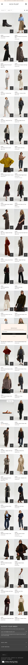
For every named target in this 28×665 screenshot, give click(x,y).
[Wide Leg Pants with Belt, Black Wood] (7, 605)
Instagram (20, 657)
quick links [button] (4, 642)
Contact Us (14, 657)
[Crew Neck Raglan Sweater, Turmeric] (7, 161)
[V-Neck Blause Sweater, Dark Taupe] (7, 577)
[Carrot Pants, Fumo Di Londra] (7, 134)
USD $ (3, 654)
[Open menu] (3, 4)
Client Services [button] (5, 646)
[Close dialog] (26, 325)
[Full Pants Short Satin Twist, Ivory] (7, 301)
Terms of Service (4, 635)
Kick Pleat (5, 657)
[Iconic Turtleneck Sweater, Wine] (7, 382)
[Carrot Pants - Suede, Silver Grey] (7, 107)
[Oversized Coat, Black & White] (7, 492)
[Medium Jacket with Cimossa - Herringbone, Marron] (7, 464)
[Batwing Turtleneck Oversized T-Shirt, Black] (7, 51)
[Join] (25, 631)
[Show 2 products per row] (27, 10)
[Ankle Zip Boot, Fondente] (7, 23)
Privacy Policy (22, 634)
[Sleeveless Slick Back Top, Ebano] (7, 549)
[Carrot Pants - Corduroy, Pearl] (7, 79)
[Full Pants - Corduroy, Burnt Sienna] (7, 246)
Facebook (9, 659)
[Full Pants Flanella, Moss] (7, 273)
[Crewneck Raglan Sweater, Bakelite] (7, 190)
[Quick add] (11, 31)
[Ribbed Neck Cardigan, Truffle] (7, 520)
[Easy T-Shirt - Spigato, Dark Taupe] (7, 219)
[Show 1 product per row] (25, 10)
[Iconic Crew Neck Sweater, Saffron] (7, 355)
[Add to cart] (25, 31)
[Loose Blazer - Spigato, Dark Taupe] (7, 437)
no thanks (14, 336)
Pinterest (3, 659)
